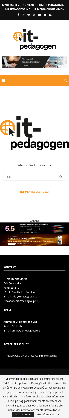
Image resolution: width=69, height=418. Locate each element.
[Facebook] (18, 14)
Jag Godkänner (23, 414)
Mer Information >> (47, 414)
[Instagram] (23, 14)
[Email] (45, 14)
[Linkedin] (34, 14)
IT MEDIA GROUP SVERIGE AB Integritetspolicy (30, 355)
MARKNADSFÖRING (17, 9)
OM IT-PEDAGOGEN (51, 5)
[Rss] (50, 14)
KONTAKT (29, 5)
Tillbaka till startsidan (34, 191)
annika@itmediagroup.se (26, 330)
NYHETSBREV (10, 5)
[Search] (65, 80)
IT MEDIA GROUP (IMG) (49, 9)
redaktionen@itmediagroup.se (21, 301)
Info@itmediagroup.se (24, 296)
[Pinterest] (28, 14)
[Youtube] (39, 14)
